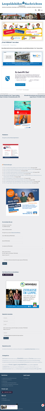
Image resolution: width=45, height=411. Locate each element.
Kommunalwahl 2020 (5, 364)
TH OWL (12, 368)
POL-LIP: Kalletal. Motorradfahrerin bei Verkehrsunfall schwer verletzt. (17, 167)
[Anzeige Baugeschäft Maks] (10, 158)
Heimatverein (27, 362)
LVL (10, 366)
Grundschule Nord (14, 362)
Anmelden (27, 378)
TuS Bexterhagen (19, 368)
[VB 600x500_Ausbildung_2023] (22, 128)
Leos (28, 364)
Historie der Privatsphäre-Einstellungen (10, 384)
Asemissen (4, 358)
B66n (8, 358)
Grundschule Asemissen (6, 362)
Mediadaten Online (6, 400)
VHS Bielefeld (31, 368)
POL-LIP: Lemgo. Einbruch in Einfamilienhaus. (12, 170)
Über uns (4, 398)
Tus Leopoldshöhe (25, 368)
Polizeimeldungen (7, 164)
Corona (31, 358)
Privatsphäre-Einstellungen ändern (9, 382)
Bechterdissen (11, 358)
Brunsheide (25, 358)
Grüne (18, 362)
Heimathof (22, 362)
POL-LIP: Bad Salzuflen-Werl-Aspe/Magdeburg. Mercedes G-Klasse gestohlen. (18, 181)
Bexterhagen (15, 358)
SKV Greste (32, 366)
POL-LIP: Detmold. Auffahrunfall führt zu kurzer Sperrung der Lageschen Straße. (19, 169)
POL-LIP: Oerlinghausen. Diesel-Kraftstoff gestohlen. (14, 178)
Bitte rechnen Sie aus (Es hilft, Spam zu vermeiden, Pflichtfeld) (10, 253)
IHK (39, 362)
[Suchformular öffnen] (35, 10)
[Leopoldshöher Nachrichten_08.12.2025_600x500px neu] (22, 307)
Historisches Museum (33, 362)
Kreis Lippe (12, 364)
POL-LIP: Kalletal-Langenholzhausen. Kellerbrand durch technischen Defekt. (18, 172)
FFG (17, 360)
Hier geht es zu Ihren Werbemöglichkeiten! (10, 137)
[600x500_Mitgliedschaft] (22, 215)
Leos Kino (31, 364)
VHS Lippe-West (37, 368)
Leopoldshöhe (22, 364)
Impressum (5, 381)
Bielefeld (20, 358)
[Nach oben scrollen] (42, 408)
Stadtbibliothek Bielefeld (6, 368)
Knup (41, 362)
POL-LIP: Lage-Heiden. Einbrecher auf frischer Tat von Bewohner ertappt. (18, 182)
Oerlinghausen (21, 366)
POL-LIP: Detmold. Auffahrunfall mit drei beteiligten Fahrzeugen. (16, 179)
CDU (28, 358)
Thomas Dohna (13, 44)
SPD (34, 366)
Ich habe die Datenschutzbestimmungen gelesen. (13, 335)
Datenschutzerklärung (7, 379)
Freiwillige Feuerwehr (22, 360)
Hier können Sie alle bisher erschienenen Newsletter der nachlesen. (21, 348)
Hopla (38, 362)
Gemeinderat (34, 360)
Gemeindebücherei (29, 360)
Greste (38, 360)
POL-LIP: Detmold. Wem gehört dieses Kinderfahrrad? (14, 173)
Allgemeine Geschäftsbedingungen (10, 378)
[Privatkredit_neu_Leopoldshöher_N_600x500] (22, 114)
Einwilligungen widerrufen (8, 385)
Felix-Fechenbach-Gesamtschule (12, 360)
